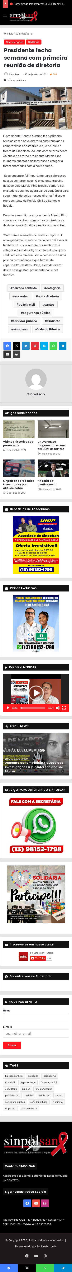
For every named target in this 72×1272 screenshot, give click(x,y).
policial (29, 1095)
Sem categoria (23, 33)
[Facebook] (7, 346)
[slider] (33, 708)
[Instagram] (45, 1203)
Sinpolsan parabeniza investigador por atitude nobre (18, 484)
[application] (36, 693)
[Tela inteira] (64, 708)
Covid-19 (10, 1082)
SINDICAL (33, 42)
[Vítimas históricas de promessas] (19, 429)
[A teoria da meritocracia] (53, 468)
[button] (36, 693)
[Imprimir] (16, 354)
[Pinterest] (35, 346)
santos (49, 304)
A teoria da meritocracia (47, 482)
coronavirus (50, 1075)
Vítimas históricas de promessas (18, 443)
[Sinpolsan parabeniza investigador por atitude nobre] (19, 468)
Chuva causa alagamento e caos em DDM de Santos (51, 445)
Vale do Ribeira (48, 329)
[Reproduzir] (8, 708)
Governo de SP (49, 1082)
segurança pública (36, 313)
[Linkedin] (26, 346)
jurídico (26, 1088)
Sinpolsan (14, 74)
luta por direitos (44, 1088)
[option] (36, 754)
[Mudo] (58, 708)
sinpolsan (20, 329)
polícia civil (27, 304)
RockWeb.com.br (47, 1246)
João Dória (11, 1088)
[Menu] (5, 17)
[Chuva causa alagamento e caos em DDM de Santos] (53, 429)
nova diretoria (48, 296)
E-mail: (7, 1026)
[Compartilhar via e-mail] (7, 354)
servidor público (25, 321)
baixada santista (24, 288)
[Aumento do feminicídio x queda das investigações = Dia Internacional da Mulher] (36, 754)
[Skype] (44, 346)
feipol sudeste (28, 1082)
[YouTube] (36, 1203)
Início (9, 33)
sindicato (53, 321)
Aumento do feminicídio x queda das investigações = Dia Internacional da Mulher (34, 767)
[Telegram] (62, 346)
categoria (53, 288)
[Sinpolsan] (24, 16)
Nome (6, 1010)
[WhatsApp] (53, 346)
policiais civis (12, 1095)
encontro (21, 296)
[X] (16, 346)
